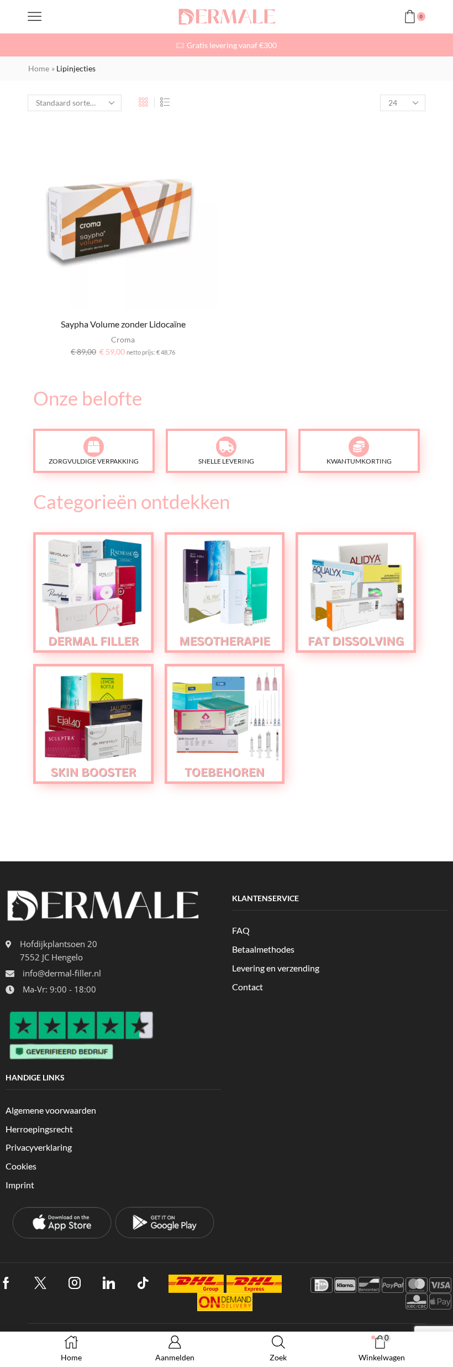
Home (38, 68)
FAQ (241, 930)
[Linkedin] (109, 1283)
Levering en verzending (275, 968)
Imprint (20, 1184)
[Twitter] (40, 1283)
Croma (123, 339)
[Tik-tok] (143, 1283)
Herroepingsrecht (39, 1129)
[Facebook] (6, 1283)
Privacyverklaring (39, 1147)
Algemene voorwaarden (51, 1110)
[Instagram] (75, 1283)
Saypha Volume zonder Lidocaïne (123, 324)
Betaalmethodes (263, 949)
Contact (247, 986)
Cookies (21, 1166)
